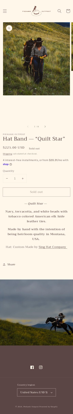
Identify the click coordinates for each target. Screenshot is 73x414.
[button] (5, 11)
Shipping (7, 153)
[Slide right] (45, 126)
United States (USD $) (34, 392)
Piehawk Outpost (31, 406)
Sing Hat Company (53, 246)
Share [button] (11, 264)
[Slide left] (28, 126)
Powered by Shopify (48, 406)
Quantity (8, 171)
